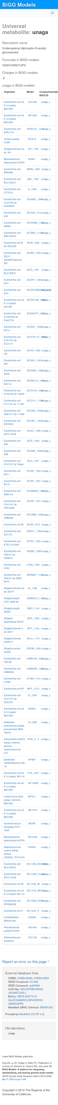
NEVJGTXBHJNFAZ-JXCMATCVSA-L (26, 990)
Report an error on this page (25, 961)
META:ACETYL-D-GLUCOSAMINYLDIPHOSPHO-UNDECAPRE (25, 999)
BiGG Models (19, 4)
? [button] (48, 961)
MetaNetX (24, 1014)
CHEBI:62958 (24, 978)
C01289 (33, 981)
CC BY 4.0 (37, 1014)
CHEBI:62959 (41, 978)
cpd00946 (34, 985)
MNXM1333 (46, 1007)
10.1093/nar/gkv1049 (16, 1079)
